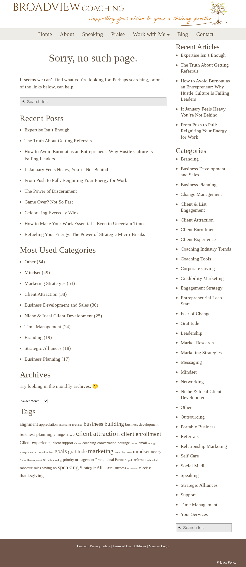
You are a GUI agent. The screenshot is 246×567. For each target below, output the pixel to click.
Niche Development (31, 460)
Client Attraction (41, 294)
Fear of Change (195, 313)
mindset (141, 451)
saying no (49, 468)
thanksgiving (32, 475)
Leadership (191, 333)
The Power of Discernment (51, 191)
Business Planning (42, 359)
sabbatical (152, 460)
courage (124, 443)
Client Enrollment (198, 229)
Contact (204, 34)
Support (188, 494)
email (143, 443)
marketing (100, 451)
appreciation (48, 424)
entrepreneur (27, 452)
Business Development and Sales (57, 305)
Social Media (194, 465)
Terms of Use (122, 546)
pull (130, 460)
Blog (182, 34)
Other (30, 261)
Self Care (190, 455)
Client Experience (198, 239)
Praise (118, 34)
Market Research (197, 342)
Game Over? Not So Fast (49, 201)
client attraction (98, 433)
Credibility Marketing (202, 278)
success (120, 468)
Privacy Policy (100, 546)
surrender (132, 468)
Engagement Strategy (201, 287)
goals (61, 451)
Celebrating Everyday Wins (51, 212)
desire (134, 443)
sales (37, 468)
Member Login (159, 546)
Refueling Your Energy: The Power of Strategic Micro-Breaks (85, 234)
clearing (70, 435)
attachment (65, 425)
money (156, 452)
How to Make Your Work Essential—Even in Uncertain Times (85, 223)
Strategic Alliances (43, 348)
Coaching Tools (196, 258)
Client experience (35, 442)
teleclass (145, 468)
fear (51, 452)
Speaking (92, 34)
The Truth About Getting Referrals (58, 140)
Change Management (201, 194)
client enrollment (141, 434)
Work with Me (149, 34)
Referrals (190, 436)
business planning (36, 434)
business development (141, 424)
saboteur (26, 468)
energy (152, 443)
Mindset (33, 272)
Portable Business (198, 426)
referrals (140, 460)
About (67, 34)
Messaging (191, 362)
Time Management (43, 326)
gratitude (77, 451)
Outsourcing (193, 416)
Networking (192, 381)
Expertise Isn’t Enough (47, 129)
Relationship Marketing (204, 446)
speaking (68, 467)
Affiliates (139, 546)
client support (63, 443)
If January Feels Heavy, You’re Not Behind (66, 169)
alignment (29, 424)
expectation (41, 452)
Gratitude (190, 323)
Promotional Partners (111, 460)
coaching (89, 443)
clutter (77, 443)
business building (104, 423)
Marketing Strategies (45, 283)
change (59, 434)
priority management (78, 460)
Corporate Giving (198, 268)
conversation (107, 443)
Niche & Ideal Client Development (59, 315)
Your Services (194, 514)
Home (45, 34)
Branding (34, 337)
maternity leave (123, 452)
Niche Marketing (52, 460)
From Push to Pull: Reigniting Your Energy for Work (76, 180)
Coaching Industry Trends (206, 249)
